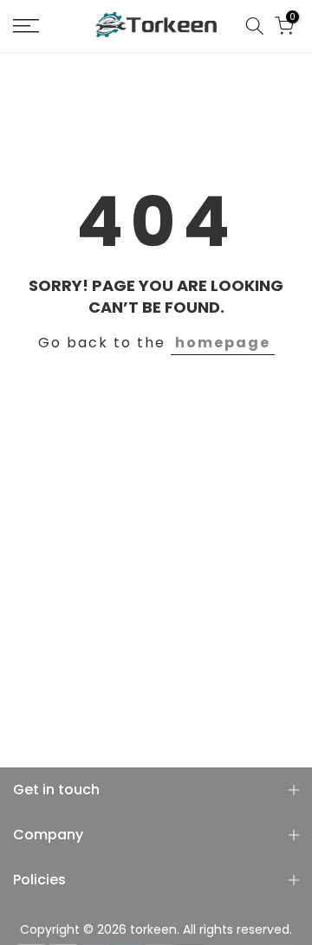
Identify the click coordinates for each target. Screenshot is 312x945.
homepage (222, 343)
